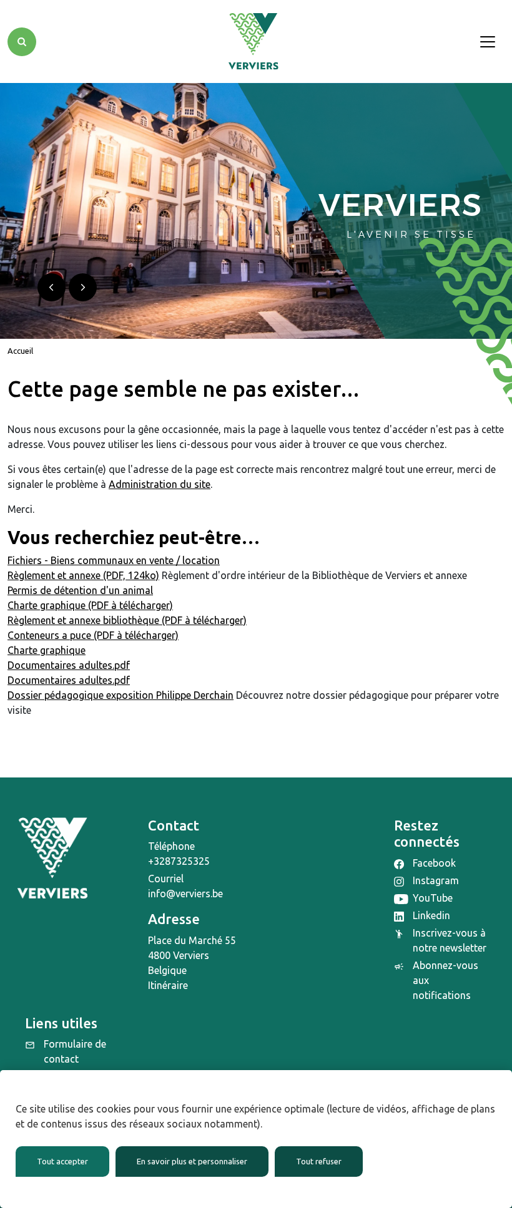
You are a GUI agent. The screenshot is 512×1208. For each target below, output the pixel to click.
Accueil (20, 350)
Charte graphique (46, 650)
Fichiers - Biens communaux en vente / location (113, 560)
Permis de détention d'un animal (80, 590)
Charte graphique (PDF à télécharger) (90, 605)
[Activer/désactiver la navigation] (487, 41)
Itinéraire (168, 985)
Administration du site (159, 484)
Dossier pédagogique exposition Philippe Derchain (120, 695)
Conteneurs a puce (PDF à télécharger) (93, 635)
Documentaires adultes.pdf (68, 665)
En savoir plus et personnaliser (192, 1161)
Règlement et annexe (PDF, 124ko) (83, 575)
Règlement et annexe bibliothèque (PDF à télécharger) (127, 620)
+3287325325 (179, 861)
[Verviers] (253, 41)
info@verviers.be (185, 893)
